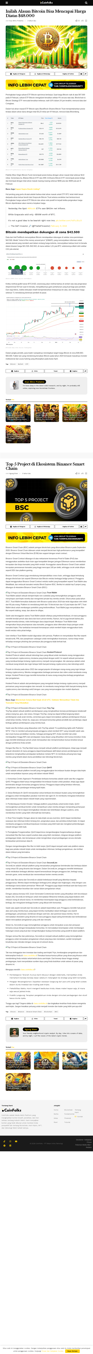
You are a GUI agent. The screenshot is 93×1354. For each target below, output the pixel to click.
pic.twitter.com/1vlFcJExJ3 (69, 220)
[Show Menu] (7, 3)
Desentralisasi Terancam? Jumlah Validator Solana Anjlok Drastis (17, 1086)
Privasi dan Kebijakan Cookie (52, 1351)
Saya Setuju (72, 1351)
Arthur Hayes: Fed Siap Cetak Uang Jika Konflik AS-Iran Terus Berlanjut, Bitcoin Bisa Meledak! (45, 416)
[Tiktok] (4, 1141)
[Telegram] (4, 1145)
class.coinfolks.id (30, 955)
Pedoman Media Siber (83, 1145)
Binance (21, 1011)
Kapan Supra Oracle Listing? (27, 189)
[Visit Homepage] (46, 3)
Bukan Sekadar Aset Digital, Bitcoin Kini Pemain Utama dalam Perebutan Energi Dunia (17, 416)
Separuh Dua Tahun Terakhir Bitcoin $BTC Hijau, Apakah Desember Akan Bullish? (74, 416)
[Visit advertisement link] (46, 85)
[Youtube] (16, 1141)
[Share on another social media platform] (85, 74)
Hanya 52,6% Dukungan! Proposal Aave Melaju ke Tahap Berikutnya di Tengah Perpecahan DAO (17, 1064)
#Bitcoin (31, 208)
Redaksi (89, 1147)
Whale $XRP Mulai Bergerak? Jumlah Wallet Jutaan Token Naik (74, 1065)
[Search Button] (86, 3)
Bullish (20, 364)
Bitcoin (13, 364)
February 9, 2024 (59, 226)
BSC (56, 1011)
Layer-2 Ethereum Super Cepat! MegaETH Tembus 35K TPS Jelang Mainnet (46, 1065)
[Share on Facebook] (81, 74)
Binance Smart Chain (34, 1011)
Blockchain (48, 1011)
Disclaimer (79, 1140)
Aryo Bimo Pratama (16, 21)
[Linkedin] (10, 1145)
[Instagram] (10, 1141)
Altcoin (13, 1011)
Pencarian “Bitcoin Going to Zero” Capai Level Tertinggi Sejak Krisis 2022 (17, 437)
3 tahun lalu (31, 21)
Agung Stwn (13, 473)
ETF (27, 364)
